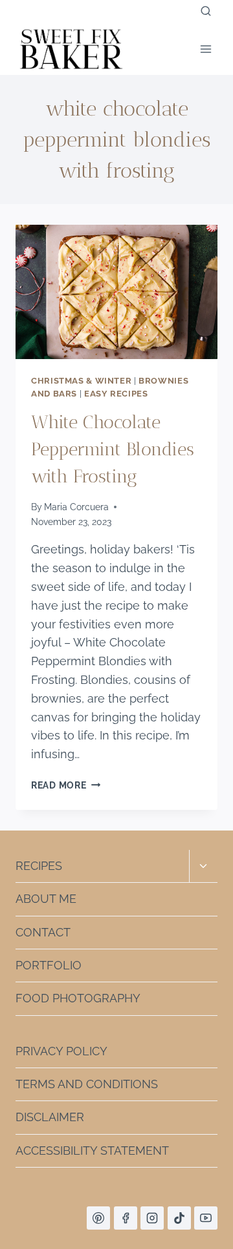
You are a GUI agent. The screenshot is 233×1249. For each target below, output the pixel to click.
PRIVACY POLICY (61, 1051)
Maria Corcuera (76, 506)
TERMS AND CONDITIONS (87, 1084)
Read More (65, 784)
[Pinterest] (98, 1218)
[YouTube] (205, 1218)
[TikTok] (179, 1218)
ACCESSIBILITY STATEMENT (92, 1150)
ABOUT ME (46, 898)
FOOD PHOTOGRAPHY (78, 998)
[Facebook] (125, 1218)
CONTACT (43, 932)
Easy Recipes (116, 393)
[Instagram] (152, 1218)
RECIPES (39, 865)
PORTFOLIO (49, 965)
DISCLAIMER (50, 1117)
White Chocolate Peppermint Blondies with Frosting (112, 449)
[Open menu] (205, 49)
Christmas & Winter (81, 381)
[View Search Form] (205, 11)
